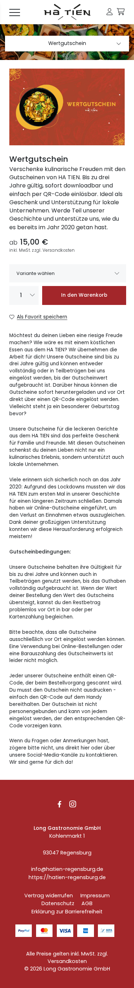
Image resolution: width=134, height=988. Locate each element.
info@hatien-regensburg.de (67, 869)
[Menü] (15, 12)
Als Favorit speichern (42, 317)
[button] (109, 12)
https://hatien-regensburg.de (67, 877)
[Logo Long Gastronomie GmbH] (67, 12)
